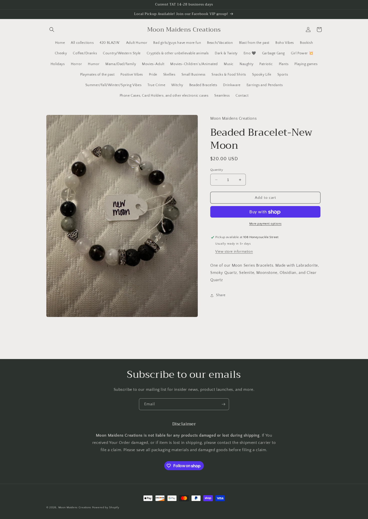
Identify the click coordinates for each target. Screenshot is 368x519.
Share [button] (221, 295)
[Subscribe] (223, 404)
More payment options (265, 224)
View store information (234, 252)
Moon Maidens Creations (74, 507)
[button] (51, 29)
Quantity (216, 169)
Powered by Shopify (105, 507)
